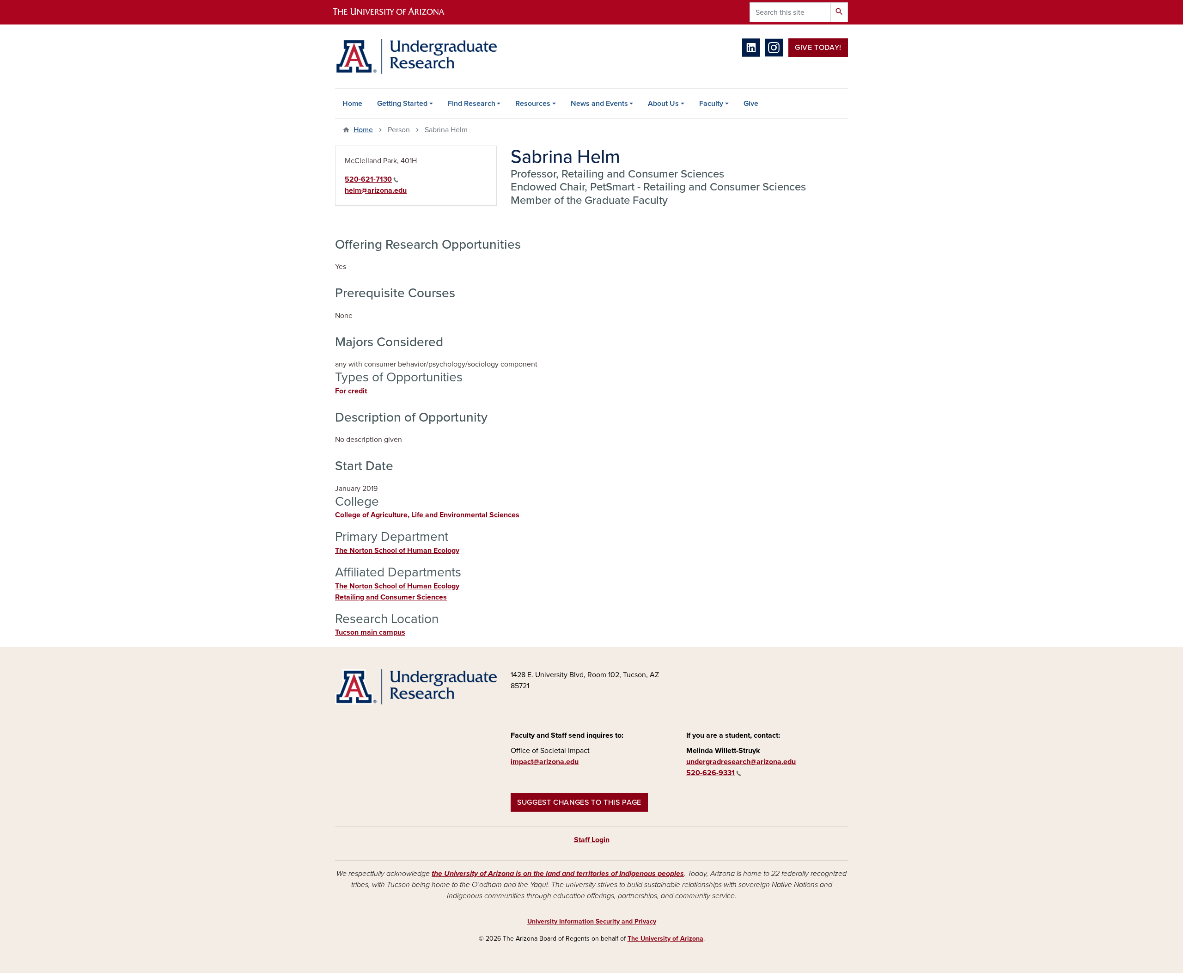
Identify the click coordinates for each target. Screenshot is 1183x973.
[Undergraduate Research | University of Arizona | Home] (416, 56)
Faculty (711, 103)
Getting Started (402, 103)
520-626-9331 (710, 772)
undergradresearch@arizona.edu (741, 761)
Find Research (471, 103)
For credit (351, 391)
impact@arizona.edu (545, 761)
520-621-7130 (368, 179)
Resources (532, 103)
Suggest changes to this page (579, 802)
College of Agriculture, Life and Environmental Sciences (427, 515)
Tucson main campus (370, 632)
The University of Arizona (665, 938)
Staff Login (592, 839)
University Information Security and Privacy (591, 921)
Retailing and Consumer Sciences (391, 597)
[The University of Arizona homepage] (396, 12)
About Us (663, 103)
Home (352, 103)
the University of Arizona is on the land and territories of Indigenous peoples (558, 873)
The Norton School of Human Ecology (397, 550)
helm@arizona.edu (376, 190)
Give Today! (818, 47)
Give (751, 103)
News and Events (599, 103)
